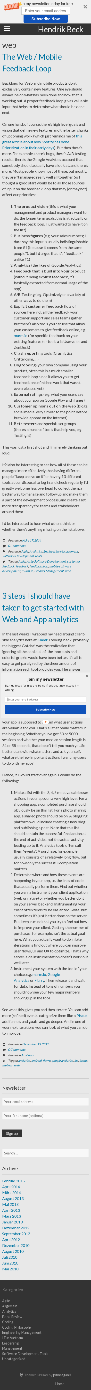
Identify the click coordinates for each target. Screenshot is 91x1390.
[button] (45, 679)
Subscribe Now (45, 709)
